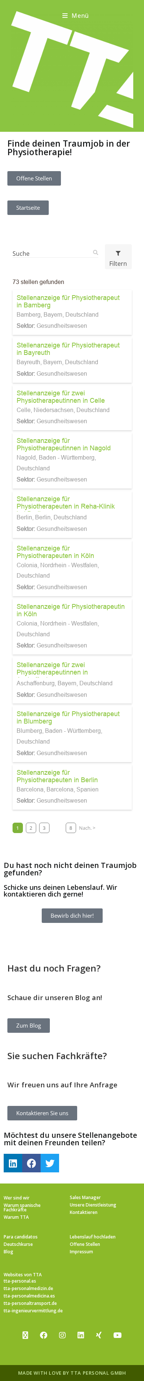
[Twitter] (50, 1163)
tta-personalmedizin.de (28, 1288)
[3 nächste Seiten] (57, 828)
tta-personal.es (20, 1281)
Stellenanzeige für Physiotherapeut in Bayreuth (68, 348)
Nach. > (87, 828)
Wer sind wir (17, 1198)
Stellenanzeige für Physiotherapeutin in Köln (71, 610)
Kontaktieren (83, 1212)
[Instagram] (62, 1335)
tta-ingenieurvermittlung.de (33, 1310)
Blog (8, 1251)
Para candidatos (21, 1237)
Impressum (81, 1251)
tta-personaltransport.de (30, 1303)
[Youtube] (118, 1335)
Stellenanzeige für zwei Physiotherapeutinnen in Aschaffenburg (52, 672)
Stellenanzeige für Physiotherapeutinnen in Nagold (64, 444)
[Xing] (98, 1335)
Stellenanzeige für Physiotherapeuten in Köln (55, 551)
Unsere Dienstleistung (93, 1205)
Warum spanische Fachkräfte (22, 1207)
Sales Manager (85, 1197)
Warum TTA (16, 1217)
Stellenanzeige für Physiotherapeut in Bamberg (68, 301)
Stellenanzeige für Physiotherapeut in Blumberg (68, 717)
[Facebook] (31, 1163)
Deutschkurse (18, 1244)
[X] (25, 1335)
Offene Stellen (85, 1244)
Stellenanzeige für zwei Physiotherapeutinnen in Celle (61, 396)
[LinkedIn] (81, 1335)
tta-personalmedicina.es (29, 1296)
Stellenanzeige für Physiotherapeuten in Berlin (57, 776)
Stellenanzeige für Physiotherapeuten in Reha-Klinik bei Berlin (66, 506)
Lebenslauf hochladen (93, 1237)
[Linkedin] (13, 1163)
